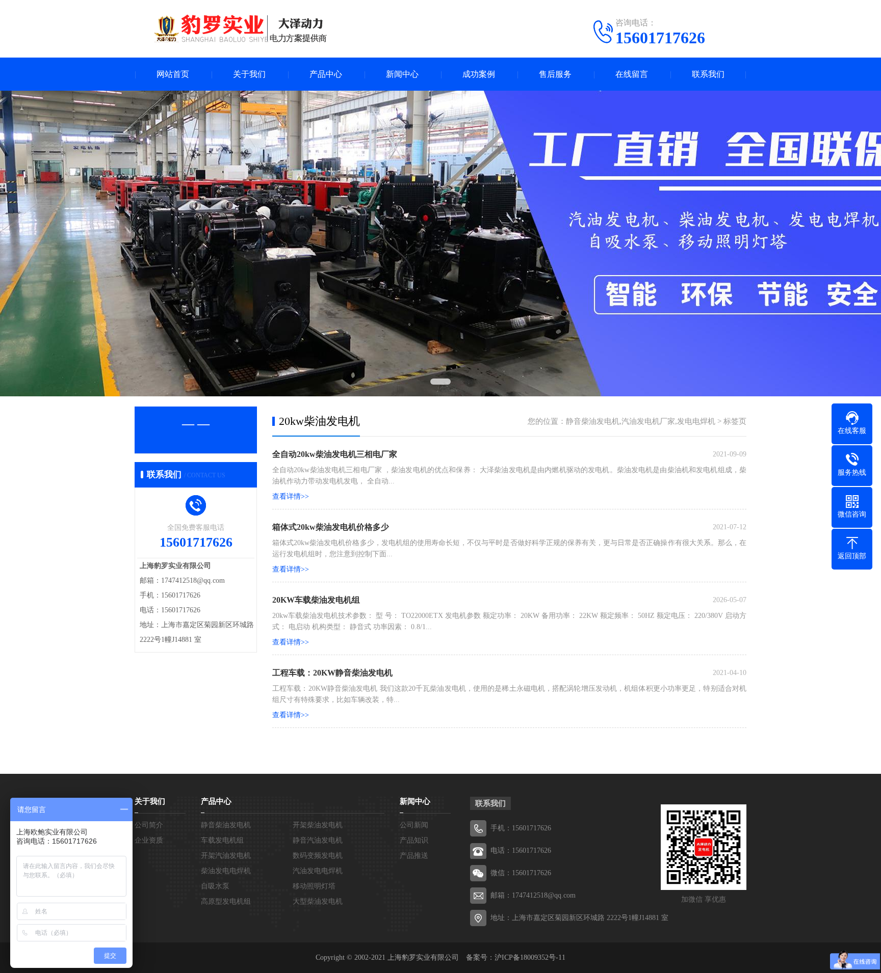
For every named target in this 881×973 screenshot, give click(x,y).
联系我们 (708, 74)
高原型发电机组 (226, 901)
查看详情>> (290, 496)
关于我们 (249, 74)
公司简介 (149, 825)
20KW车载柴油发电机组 (316, 600)
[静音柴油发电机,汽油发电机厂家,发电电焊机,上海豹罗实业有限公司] (231, 28)
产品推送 (414, 855)
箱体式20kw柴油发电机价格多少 (330, 527)
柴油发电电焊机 (226, 871)
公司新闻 (414, 825)
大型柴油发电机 (318, 901)
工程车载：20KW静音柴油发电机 (332, 672)
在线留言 (631, 74)
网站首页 (173, 74)
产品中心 (325, 74)
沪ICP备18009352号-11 (530, 957)
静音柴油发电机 (226, 825)
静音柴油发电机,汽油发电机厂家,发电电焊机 (640, 421)
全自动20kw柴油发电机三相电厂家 (334, 454)
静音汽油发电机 (318, 840)
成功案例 (478, 74)
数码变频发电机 (318, 855)
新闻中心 (402, 74)
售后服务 (555, 74)
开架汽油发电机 (226, 855)
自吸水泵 (215, 886)
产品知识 (414, 840)
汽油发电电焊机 (318, 871)
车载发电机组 (222, 840)
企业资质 (149, 840)
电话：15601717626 (520, 850)
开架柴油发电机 (318, 825)
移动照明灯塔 (314, 886)
